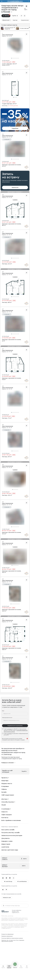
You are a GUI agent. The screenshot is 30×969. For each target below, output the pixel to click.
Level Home (5, 847)
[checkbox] (15, 730)
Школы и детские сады (9, 850)
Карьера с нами (6, 841)
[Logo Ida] (5, 911)
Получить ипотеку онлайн (10, 832)
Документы (5, 838)
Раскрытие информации (7, 934)
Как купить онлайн (7, 830)
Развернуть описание (7, 762)
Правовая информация (7, 936)
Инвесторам (5, 844)
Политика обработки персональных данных (12, 938)
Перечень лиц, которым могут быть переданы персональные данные (12, 941)
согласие (9, 729)
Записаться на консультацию (11, 835)
